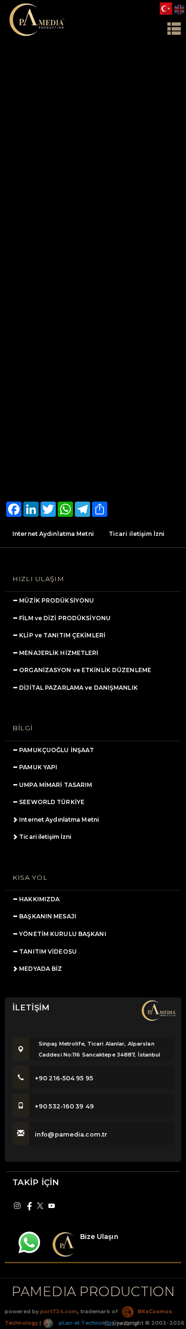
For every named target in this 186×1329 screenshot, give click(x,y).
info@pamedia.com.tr (71, 1134)
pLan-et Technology (85, 1322)
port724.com (58, 1311)
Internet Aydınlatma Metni (53, 533)
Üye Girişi (124, 1323)
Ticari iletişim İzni (137, 533)
